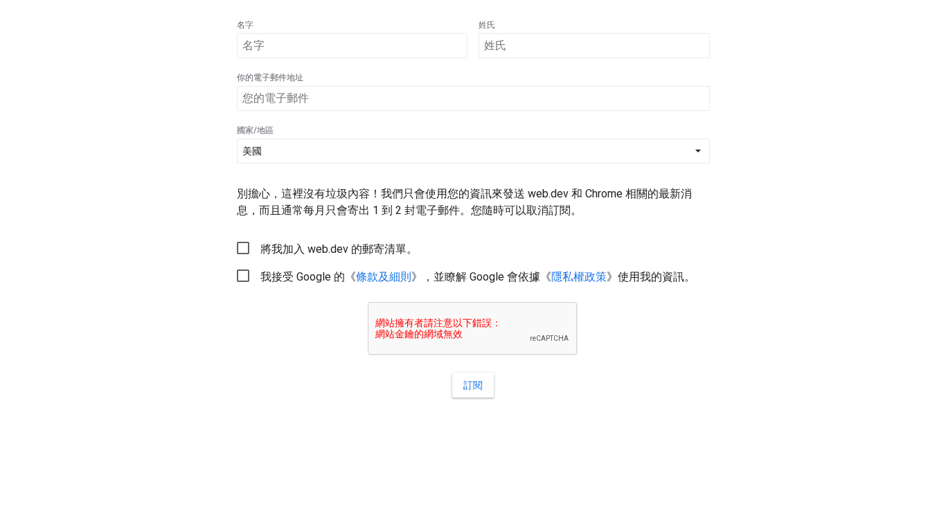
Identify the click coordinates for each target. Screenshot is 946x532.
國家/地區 (255, 130)
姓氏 (487, 25)
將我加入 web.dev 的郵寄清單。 (339, 249)
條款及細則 (383, 276)
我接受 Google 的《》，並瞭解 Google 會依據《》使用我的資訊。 (477, 276)
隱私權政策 (579, 276)
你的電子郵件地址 (270, 77)
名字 (245, 25)
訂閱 (473, 385)
